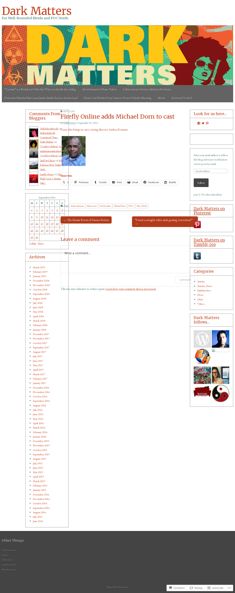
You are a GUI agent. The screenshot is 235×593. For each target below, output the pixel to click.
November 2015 (41, 445)
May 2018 (38, 311)
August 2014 (39, 512)
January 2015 (39, 490)
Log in (5, 555)
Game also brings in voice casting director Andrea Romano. (94, 129)
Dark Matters (37, 11)
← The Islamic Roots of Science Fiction (86, 220)
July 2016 (37, 409)
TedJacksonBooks (49, 128)
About (161, 98)
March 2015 (39, 481)
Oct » (41, 243)
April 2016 (38, 423)
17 (42, 223)
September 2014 (41, 508)
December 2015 (41, 441)
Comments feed (9, 564)
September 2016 (41, 400)
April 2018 (38, 316)
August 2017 (39, 352)
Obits (200, 299)
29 (31, 237)
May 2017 (38, 365)
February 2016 (40, 432)
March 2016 (39, 427)
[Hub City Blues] (220, 393)
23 (36, 230)
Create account (9, 550)
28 (62, 230)
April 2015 (38, 476)
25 (47, 230)
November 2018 (41, 285)
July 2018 (37, 303)
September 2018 (41, 294)
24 (42, 230)
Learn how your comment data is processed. (131, 289)
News (200, 294)
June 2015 (38, 467)
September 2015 (41, 454)
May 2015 (38, 472)
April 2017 (38, 369)
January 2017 (39, 383)
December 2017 (41, 334)
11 (47, 217)
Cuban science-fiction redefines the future (147, 89)
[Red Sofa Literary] (202, 393)
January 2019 (39, 276)
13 (57, 217)
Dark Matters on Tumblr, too (209, 242)
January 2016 (39, 436)
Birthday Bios (204, 290)
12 (52, 217)
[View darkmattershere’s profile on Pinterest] (207, 123)
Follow (201, 182)
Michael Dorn (120, 205)
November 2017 (41, 338)
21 (62, 223)
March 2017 (39, 374)
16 (36, 223)
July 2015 (37, 463)
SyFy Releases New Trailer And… (51, 165)
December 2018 (41, 280)
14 (62, 217)
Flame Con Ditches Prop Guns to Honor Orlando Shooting (118, 98)
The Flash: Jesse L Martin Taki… (51, 178)
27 (57, 230)
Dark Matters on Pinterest (209, 210)
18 (47, 223)
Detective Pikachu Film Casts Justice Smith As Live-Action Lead (41, 98)
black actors (92, 205)
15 (31, 223)
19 (52, 223)
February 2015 (40, 485)
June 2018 (38, 307)
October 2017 (40, 343)
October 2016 (40, 396)
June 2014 (38, 521)
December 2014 (41, 494)
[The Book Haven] (202, 339)
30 (36, 237)
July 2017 (37, 356)
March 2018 (39, 320)
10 (42, 217)
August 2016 (39, 405)
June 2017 (38, 361)
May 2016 (38, 418)
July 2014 (37, 516)
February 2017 (40, 378)
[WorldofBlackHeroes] (202, 357)
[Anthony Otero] (202, 375)
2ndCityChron (47, 160)
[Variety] (220, 357)
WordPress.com (9, 569)
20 (57, 223)
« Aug (32, 243)
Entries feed (7, 559)
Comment (185, 279)
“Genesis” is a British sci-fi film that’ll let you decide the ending (40, 89)
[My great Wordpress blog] (220, 375)
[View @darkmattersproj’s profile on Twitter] (203, 123)
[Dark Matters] (117, 55)
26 (52, 230)
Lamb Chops (47, 174)
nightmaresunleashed (50, 151)
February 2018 (40, 325)
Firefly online (105, 205)
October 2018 (40, 289)
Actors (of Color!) (181, 98)
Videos (201, 303)
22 (31, 230)
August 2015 (39, 458)
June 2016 (38, 414)
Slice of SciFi (142, 205)
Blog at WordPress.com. (117, 587)
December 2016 (41, 387)
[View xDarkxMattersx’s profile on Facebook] (198, 123)
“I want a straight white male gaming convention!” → (164, 221)
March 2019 (39, 267)
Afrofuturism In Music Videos (99, 89)
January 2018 (39, 329)
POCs (131, 205)
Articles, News (204, 286)
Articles (201, 281)
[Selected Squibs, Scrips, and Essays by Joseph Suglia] (220, 339)
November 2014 (41, 499)
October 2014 (40, 503)
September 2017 (41, 347)
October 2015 (40, 450)
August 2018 (39, 298)
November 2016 (41, 392)
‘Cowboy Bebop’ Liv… (52, 146)
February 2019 (40, 271)
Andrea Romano (77, 205)
